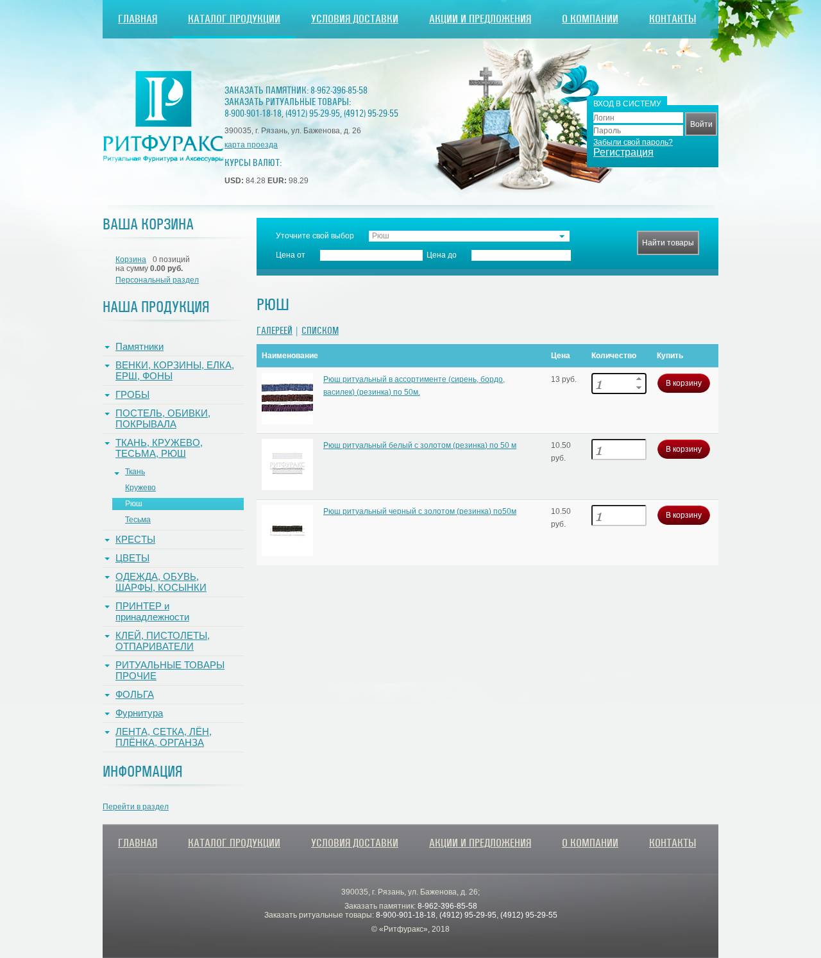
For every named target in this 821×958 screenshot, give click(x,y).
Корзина (130, 259)
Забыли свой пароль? (633, 142)
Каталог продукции (234, 19)
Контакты (672, 19)
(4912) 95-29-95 (312, 113)
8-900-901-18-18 (253, 113)
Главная (137, 19)
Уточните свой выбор (315, 235)
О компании (590, 19)
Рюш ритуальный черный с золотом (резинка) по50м (419, 511)
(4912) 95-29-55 (371, 113)
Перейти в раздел (136, 806)
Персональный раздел (157, 280)
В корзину (684, 383)
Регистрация (623, 152)
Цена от (290, 255)
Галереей (274, 330)
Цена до (442, 255)
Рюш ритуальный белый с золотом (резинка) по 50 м (419, 445)
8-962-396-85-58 (339, 90)
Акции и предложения (480, 19)
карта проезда (251, 144)
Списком (320, 330)
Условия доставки (354, 19)
